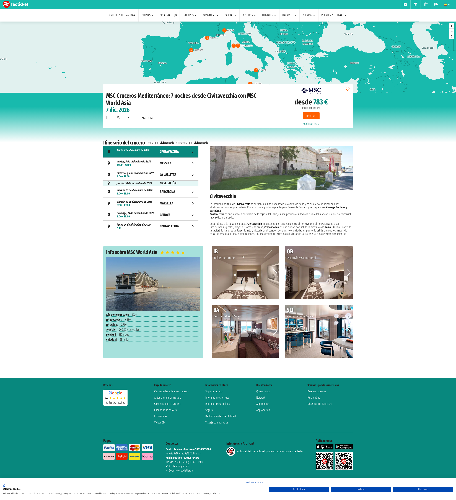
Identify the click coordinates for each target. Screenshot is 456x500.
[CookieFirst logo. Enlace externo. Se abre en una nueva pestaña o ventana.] (4, 485)
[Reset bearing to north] (451, 36)
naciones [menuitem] (287, 15)
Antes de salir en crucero (167, 397)
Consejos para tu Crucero (167, 404)
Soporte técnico (213, 391)
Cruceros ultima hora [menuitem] (122, 15)
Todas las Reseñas (115, 402)
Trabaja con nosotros (216, 422)
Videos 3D (159, 422)
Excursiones (160, 416)
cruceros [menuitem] (188, 15)
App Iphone (262, 404)
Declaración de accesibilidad (220, 416)
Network (260, 397)
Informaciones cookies (217, 404)
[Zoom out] (451, 31)
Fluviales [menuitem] (267, 15)
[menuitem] (405, 4)
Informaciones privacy (217, 397)
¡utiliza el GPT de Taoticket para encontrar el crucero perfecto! (270, 451)
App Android (263, 410)
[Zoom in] (451, 25)
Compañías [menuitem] (209, 15)
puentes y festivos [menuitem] (332, 15)
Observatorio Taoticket (319, 404)
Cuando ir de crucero (165, 410)
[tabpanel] (281, 190)
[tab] (150, 151)
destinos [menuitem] (247, 15)
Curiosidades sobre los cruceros (171, 391)
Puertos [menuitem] (307, 15)
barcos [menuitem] (229, 15)
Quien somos (263, 391)
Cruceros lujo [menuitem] (168, 15)
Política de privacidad (254, 482)
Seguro (209, 410)
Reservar (311, 116)
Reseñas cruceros (316, 391)
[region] (228, 57)
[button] (275, 273)
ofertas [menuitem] (146, 15)
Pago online (313, 397)
